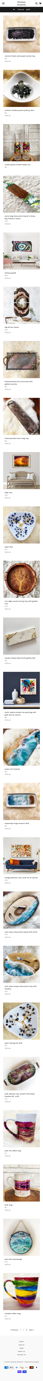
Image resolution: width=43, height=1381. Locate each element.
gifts (28, 9)
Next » (31, 1330)
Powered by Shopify (32, 1362)
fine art (21, 9)
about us (21, 1351)
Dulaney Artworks (21, 3)
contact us (21, 1355)
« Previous (14, 1330)
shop (21, 1348)
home (21, 1342)
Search (21, 1345)
